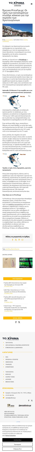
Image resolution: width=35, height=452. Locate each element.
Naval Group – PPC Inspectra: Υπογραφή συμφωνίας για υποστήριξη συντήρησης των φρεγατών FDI (15, 307)
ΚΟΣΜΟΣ (8, 374)
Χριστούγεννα (15, 249)
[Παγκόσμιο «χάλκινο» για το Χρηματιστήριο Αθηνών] (26, 263)
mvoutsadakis (8, 39)
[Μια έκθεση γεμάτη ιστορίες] (9, 263)
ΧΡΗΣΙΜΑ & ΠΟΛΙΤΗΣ (12, 359)
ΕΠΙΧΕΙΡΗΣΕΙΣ (10, 367)
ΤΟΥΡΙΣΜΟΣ (5, 41)
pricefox (8, 249)
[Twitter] (19, 322)
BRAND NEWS (10, 382)
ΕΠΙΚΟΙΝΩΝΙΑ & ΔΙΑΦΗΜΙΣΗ (14, 347)
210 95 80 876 (10, 395)
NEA (7, 357)
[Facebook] (16, 322)
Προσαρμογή (17, 444)
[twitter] (32, 400)
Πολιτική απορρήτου (10, 435)
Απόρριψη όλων (17, 449)
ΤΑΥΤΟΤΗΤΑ (9, 342)
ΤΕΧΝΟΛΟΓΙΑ (9, 372)
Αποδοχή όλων (17, 440)
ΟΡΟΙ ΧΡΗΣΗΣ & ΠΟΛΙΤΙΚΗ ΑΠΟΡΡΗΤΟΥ (17, 345)
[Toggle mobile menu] (32, 4)
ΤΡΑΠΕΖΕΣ (9, 364)
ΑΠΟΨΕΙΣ (8, 379)
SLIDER (26, 39)
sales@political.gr (11, 398)
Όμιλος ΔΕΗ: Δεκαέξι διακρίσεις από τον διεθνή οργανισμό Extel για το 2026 (14, 298)
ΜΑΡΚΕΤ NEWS (10, 377)
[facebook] (28, 400)
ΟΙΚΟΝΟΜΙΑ (9, 362)
